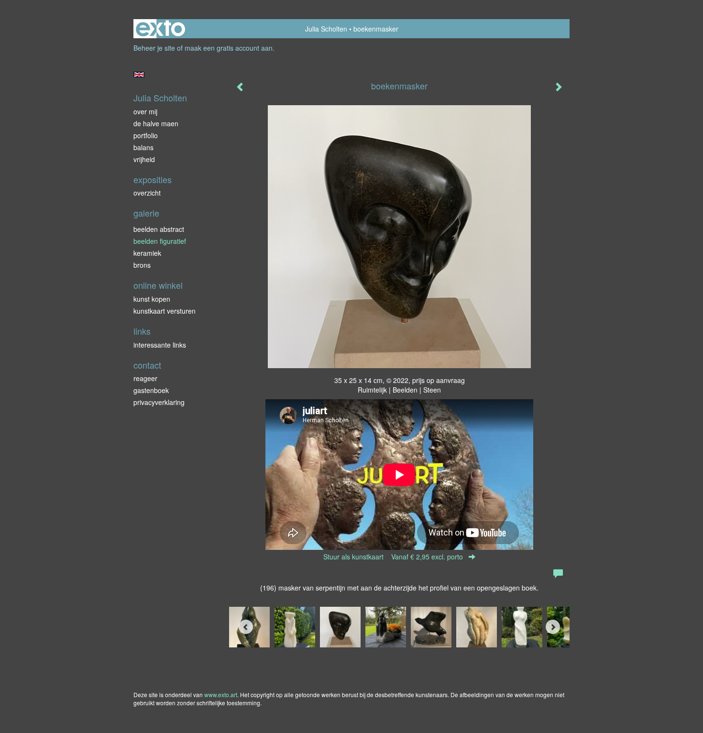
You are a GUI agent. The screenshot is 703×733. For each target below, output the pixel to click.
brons (142, 265)
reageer (145, 378)
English (138, 74)
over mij (145, 111)
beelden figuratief (159, 241)
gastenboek (151, 390)
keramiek (147, 253)
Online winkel (158, 285)
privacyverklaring (159, 402)
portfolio (145, 135)
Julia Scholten (326, 28)
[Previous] (246, 627)
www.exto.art (220, 694)
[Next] (553, 627)
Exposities (152, 180)
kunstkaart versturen (164, 311)
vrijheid (144, 159)
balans (143, 147)
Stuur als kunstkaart (393, 556)
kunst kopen (151, 299)
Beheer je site (154, 48)
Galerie (146, 213)
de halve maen (155, 123)
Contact (147, 365)
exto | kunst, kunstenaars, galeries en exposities (160, 28)
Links (142, 331)
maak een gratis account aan (229, 48)
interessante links (159, 345)
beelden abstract (158, 229)
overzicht (147, 192)
